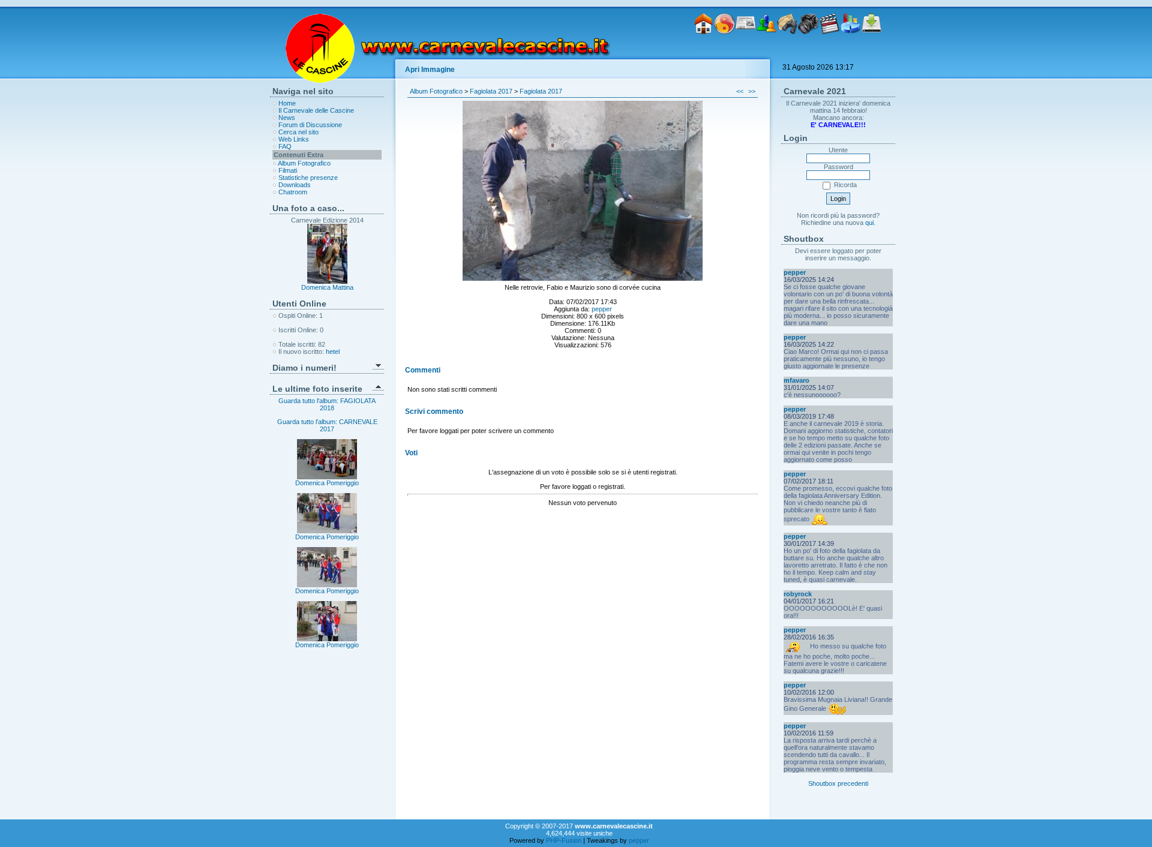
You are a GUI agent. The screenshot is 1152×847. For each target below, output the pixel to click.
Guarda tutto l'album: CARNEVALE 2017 (327, 425)
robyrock (798, 593)
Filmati (287, 170)
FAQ (285, 146)
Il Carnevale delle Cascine (316, 110)
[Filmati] (829, 52)
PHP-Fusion (563, 840)
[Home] (703, 52)
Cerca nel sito (298, 132)
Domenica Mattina (327, 287)
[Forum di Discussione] (766, 52)
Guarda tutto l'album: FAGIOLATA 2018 (327, 404)
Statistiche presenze (308, 177)
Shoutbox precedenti (838, 783)
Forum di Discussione (310, 124)
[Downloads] (871, 52)
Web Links (293, 139)
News (286, 117)
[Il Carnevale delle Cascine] (724, 52)
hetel (333, 351)
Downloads (294, 184)
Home (287, 103)
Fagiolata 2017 (491, 91)
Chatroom (292, 192)
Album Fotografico (304, 163)
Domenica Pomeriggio (327, 482)
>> (751, 91)
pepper (602, 309)
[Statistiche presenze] (850, 52)
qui (869, 222)
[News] (745, 52)
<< (739, 91)
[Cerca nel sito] (787, 52)
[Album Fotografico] (808, 52)
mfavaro (796, 380)
